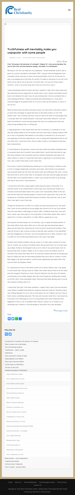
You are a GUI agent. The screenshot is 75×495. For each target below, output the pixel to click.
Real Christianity (26, 489)
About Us (18, 482)
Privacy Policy (62, 482)
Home (10, 482)
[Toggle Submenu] (67, 344)
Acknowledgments (30, 482)
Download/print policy (47, 482)
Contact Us (37, 485)
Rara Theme (63, 489)
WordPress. (36, 492)
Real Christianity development (35, 57)
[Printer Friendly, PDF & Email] (62, 61)
